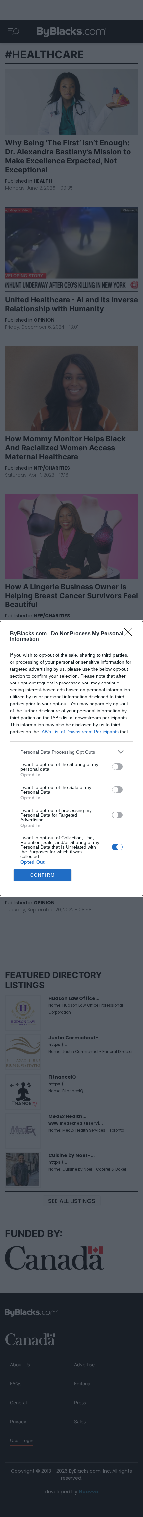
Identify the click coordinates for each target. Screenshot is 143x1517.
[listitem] (71, 751)
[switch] (117, 766)
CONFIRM (42, 875)
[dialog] (71, 758)
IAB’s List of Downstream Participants (79, 731)
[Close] (130, 634)
